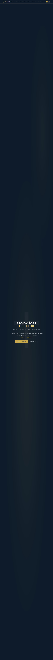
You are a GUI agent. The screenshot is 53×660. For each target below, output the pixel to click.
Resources (34, 1)
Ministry (12, 1)
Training (28, 1)
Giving (39, 1)
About (17, 1)
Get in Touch (33, 341)
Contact (44, 1)
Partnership (22, 1)
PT (49, 1)
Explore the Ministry (21, 341)
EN (47, 1)
